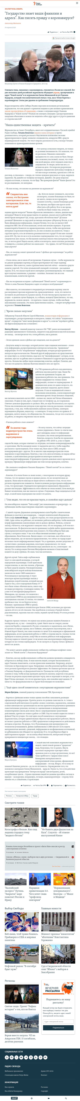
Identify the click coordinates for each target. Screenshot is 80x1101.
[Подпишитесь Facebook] (12, 1057)
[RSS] (36, 1057)
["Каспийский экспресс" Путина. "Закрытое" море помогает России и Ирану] (16, 879)
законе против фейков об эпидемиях (20, 111)
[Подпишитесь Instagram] (31, 1057)
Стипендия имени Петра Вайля (16, 1075)
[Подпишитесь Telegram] (26, 1057)
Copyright (44, 1091)
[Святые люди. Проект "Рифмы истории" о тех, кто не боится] (22, 994)
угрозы (56, 93)
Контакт (44, 1075)
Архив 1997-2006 (47, 1071)
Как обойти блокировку (13, 1091)
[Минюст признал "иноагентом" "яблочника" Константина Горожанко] (58, 921)
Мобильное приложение (14, 1071)
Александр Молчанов (13, 23)
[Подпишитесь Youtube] (21, 1057)
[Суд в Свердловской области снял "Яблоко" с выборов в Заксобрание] (58, 954)
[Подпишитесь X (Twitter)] (16, 1057)
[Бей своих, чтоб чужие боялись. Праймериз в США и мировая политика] (22, 921)
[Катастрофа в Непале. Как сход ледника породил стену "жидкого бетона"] (22, 817)
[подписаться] (45, 1057)
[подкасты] (32, 1098)
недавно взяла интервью (44, 133)
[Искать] (66, 1098)
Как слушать (9, 1087)
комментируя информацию (56, 316)
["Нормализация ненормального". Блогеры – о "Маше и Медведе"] (64, 879)
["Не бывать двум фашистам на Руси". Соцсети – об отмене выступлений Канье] (58, 817)
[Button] (53, 32)
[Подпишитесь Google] (7, 1057)
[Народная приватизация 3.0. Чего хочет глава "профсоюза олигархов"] (40, 879)
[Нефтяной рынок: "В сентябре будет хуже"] (22, 954)
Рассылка (44, 1087)
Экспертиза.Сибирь (13, 9)
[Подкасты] (40, 1057)
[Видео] (49, 1098)
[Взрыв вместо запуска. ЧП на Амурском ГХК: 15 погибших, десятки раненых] (22, 1023)
